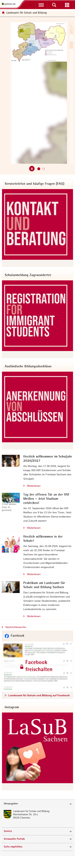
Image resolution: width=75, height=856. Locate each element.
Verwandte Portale (14, 839)
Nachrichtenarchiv (15, 627)
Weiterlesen (34, 485)
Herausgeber (11, 803)
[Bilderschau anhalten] (32, 168)
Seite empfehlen (13, 846)
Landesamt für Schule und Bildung (31, 811)
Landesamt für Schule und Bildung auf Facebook (39, 695)
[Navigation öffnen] (41, 5)
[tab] (37, 804)
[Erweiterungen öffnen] (67, 5)
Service (8, 831)
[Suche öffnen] (54, 5)
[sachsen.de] (9, 4)
